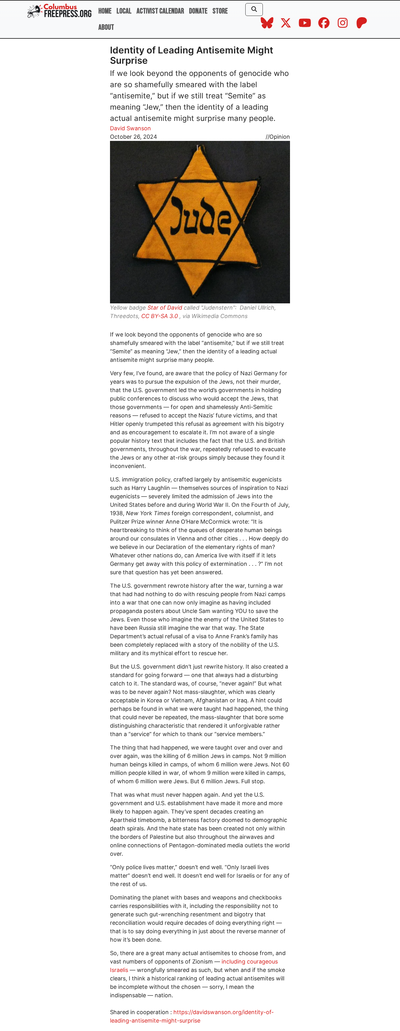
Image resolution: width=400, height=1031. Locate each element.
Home (105, 11)
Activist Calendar (160, 11)
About (106, 27)
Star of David (165, 307)
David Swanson (130, 128)
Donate (198, 11)
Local (124, 11)
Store (220, 11)
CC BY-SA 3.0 (159, 316)
